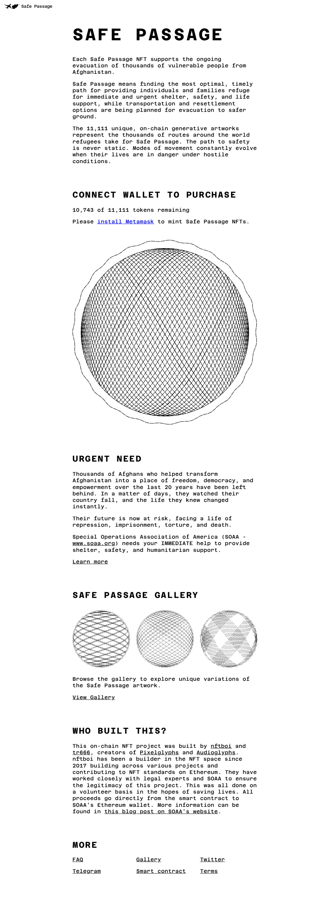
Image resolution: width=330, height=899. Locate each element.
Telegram (87, 871)
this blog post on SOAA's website (161, 811)
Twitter (212, 859)
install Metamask (125, 222)
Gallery (148, 859)
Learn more (90, 562)
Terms (209, 871)
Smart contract (161, 871)
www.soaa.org (94, 543)
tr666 (81, 752)
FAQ (78, 859)
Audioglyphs (216, 752)
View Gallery (94, 697)
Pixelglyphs (159, 752)
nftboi (221, 746)
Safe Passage (36, 6)
